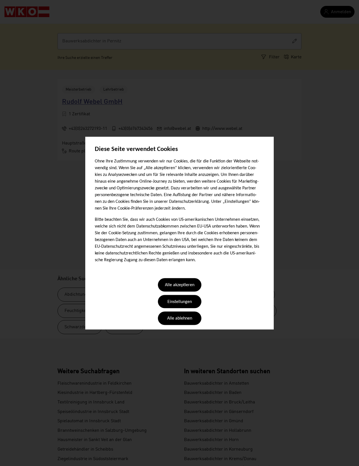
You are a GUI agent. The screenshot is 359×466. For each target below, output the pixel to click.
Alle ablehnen (179, 318)
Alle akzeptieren (179, 285)
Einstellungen (179, 302)
